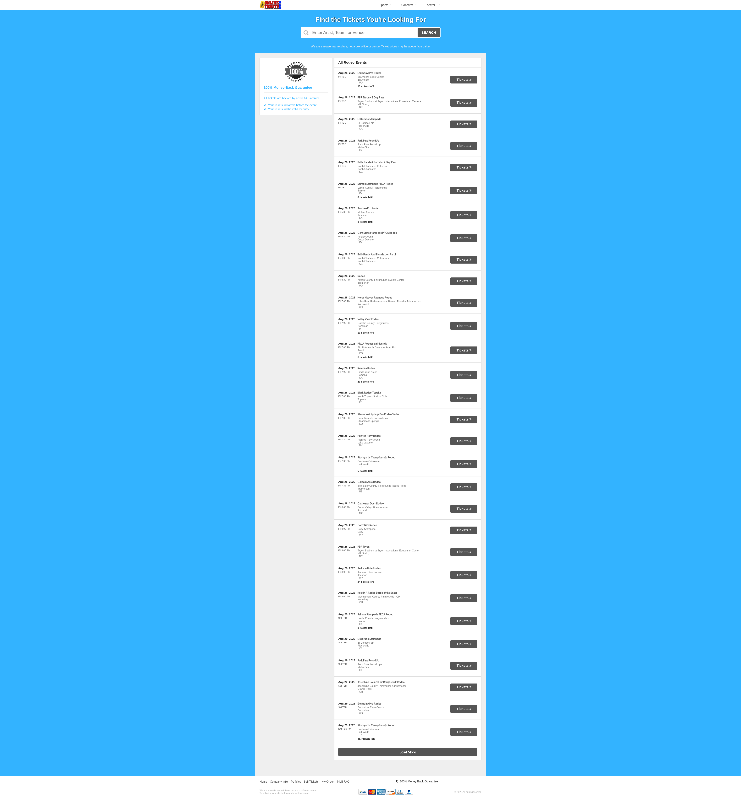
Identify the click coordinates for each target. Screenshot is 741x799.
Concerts (407, 5)
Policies (296, 781)
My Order (327, 781)
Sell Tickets (311, 781)
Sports (384, 5)
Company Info (279, 781)
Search (428, 33)
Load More (407, 752)
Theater (430, 5)
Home (263, 781)
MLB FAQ (343, 781)
